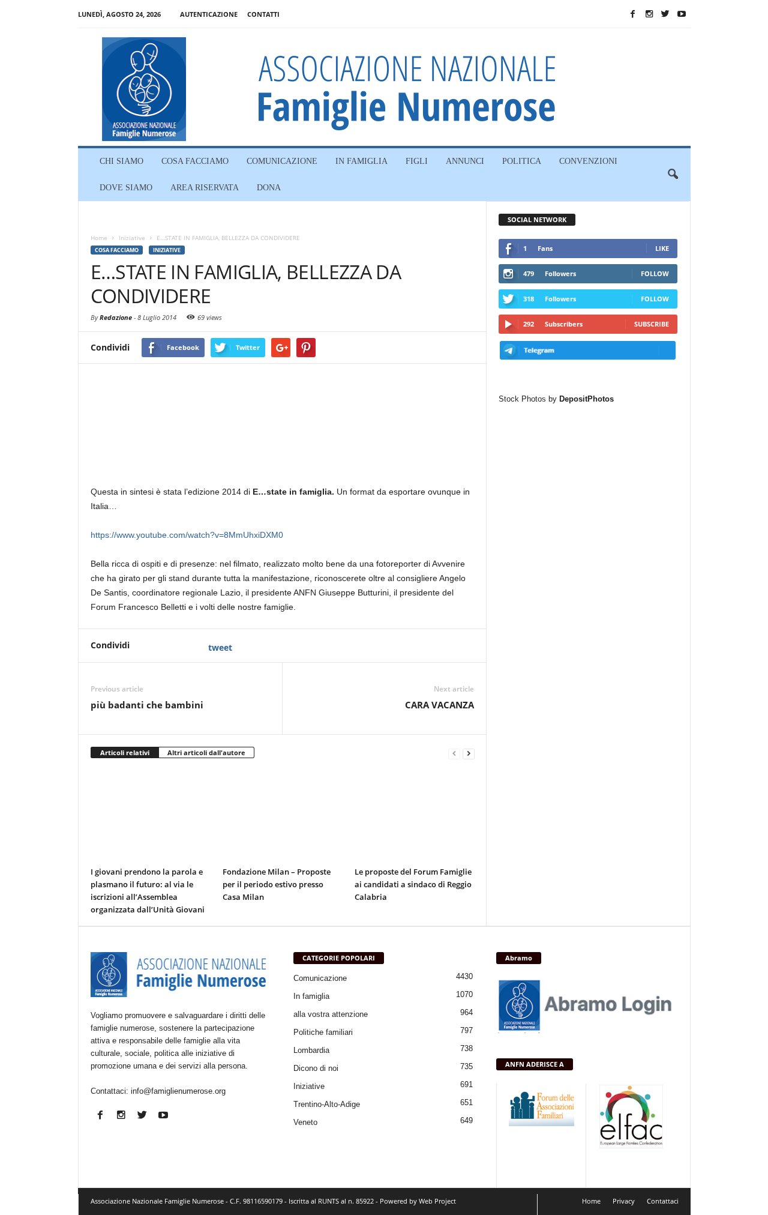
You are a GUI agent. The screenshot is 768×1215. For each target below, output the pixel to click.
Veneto (305, 1122)
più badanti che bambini (147, 705)
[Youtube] (681, 14)
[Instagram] (649, 14)
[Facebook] (633, 14)
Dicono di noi (315, 1068)
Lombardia (311, 1050)
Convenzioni (588, 161)
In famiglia (361, 161)
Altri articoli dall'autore (206, 752)
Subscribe (651, 323)
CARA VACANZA (439, 705)
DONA (269, 187)
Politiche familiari (323, 1032)
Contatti (263, 14)
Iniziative (167, 250)
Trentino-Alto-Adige (326, 1104)
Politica (521, 161)
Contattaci (663, 1200)
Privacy (624, 1200)
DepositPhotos (586, 398)
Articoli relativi (124, 752)
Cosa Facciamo (195, 161)
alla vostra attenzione (330, 1014)
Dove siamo (126, 187)
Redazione (116, 317)
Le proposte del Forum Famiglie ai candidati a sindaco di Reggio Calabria (413, 884)
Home (591, 1200)
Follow (655, 273)
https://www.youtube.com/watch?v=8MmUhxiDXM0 (187, 535)
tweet (220, 647)
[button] (672, 174)
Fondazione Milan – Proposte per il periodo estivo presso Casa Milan (277, 884)
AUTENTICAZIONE (209, 14)
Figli (417, 161)
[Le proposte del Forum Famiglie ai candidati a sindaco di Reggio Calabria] (415, 816)
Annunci (465, 161)
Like (662, 248)
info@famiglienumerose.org (178, 1091)
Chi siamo (121, 161)
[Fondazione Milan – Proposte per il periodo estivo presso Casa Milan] (283, 816)
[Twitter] (665, 14)
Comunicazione (282, 161)
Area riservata (204, 187)
